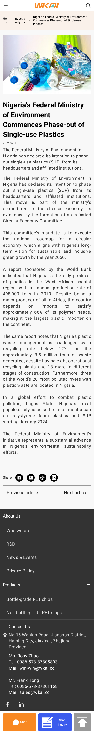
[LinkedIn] (21, 704)
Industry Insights (19, 20)
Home (5, 20)
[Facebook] (8, 704)
